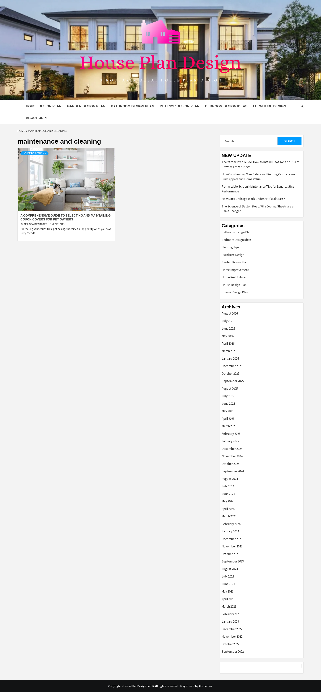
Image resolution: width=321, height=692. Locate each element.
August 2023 (230, 569)
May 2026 (228, 336)
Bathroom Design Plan (132, 106)
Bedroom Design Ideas (226, 106)
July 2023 (228, 576)
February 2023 (231, 614)
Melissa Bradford (36, 224)
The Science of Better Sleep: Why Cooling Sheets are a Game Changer (258, 208)
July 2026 (228, 321)
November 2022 (232, 636)
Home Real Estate (234, 277)
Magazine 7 (187, 686)
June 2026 (228, 328)
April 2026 (228, 343)
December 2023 (232, 539)
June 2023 (228, 584)
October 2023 (230, 554)
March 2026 (229, 351)
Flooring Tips (230, 247)
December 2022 (232, 629)
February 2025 (231, 434)
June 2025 (228, 404)
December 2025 (232, 366)
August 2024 (230, 479)
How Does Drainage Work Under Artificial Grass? (253, 199)
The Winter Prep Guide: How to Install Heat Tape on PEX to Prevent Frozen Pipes (260, 164)
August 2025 (230, 389)
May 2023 (228, 591)
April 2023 (228, 599)
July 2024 (228, 486)
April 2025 (228, 419)
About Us (34, 118)
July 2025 (228, 396)
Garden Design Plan (86, 106)
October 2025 (230, 374)
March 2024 (229, 516)
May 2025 (228, 411)
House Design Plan (43, 106)
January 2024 (230, 531)
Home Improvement (235, 270)
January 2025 (230, 441)
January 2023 (230, 621)
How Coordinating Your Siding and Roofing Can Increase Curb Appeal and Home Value (258, 176)
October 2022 (230, 644)
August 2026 (230, 313)
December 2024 (232, 449)
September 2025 (233, 381)
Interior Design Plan (180, 106)
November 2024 (232, 456)
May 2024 (228, 501)
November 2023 (232, 546)
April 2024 (228, 509)
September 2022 (233, 652)
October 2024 (230, 464)
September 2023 (233, 561)
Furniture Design (269, 106)
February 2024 (231, 524)
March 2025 (229, 426)
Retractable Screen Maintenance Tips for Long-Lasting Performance (258, 188)
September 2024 (233, 471)
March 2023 (229, 606)
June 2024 (228, 494)
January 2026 (230, 358)
